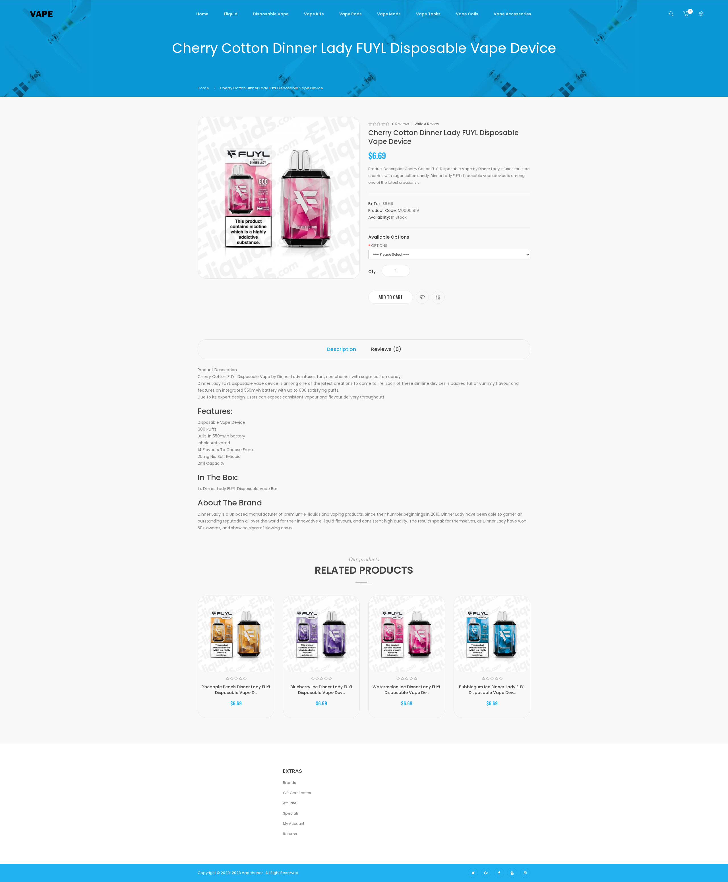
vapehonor (252, 872)
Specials (291, 813)
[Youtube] (512, 873)
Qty (372, 271)
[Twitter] (473, 873)
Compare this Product (438, 297)
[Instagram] (525, 873)
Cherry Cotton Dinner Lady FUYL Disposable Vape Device (271, 88)
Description (341, 349)
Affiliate (290, 803)
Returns (290, 833)
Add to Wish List (422, 297)
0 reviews (400, 124)
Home (203, 88)
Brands (289, 782)
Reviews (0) (386, 349)
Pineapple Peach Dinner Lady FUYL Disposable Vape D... (236, 689)
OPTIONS (379, 245)
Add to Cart (391, 297)
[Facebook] (499, 873)
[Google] (486, 873)
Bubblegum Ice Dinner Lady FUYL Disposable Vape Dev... (492, 689)
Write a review (427, 124)
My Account (293, 823)
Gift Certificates (297, 793)
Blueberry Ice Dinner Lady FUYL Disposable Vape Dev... (321, 689)
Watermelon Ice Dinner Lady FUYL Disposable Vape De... (407, 689)
